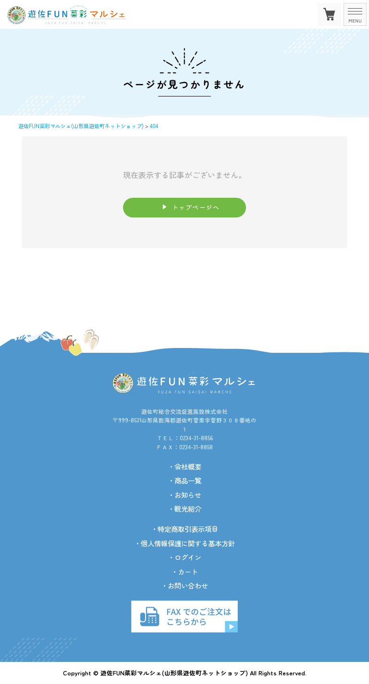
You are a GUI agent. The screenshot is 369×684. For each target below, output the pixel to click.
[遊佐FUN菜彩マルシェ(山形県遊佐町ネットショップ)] (74, 20)
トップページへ (196, 207)
